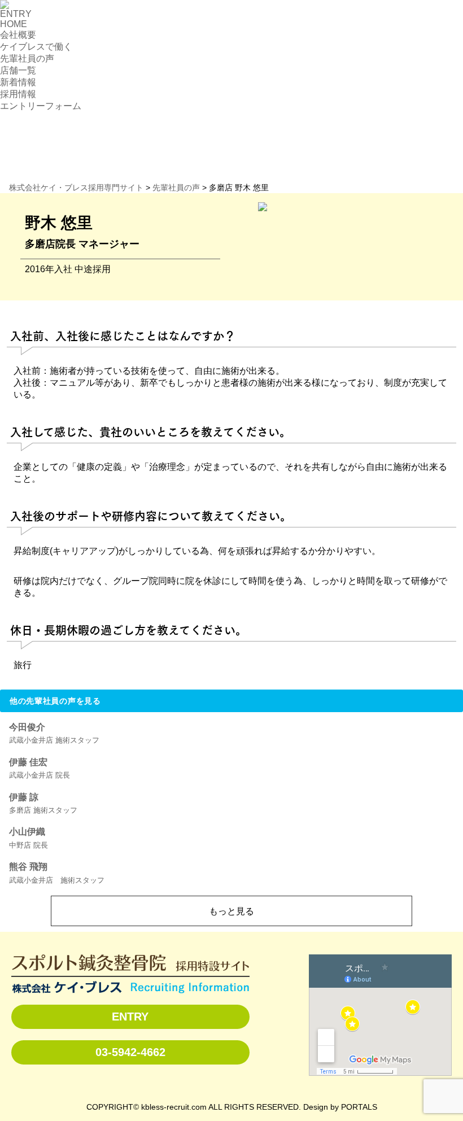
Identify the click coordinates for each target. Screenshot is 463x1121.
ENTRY (16, 14)
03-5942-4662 (130, 1052)
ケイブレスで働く (36, 46)
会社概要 (18, 35)
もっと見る (231, 911)
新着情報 (18, 82)
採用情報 (18, 94)
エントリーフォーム (40, 106)
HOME (13, 24)
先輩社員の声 (27, 58)
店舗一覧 (18, 70)
